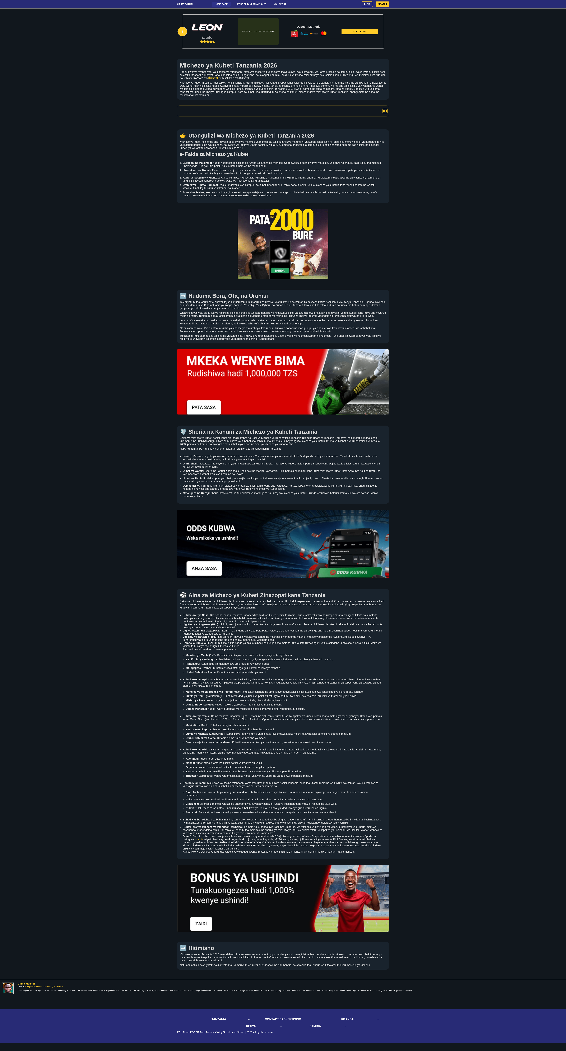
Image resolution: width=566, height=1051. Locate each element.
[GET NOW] (208, 27)
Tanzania (219, 1019)
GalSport (280, 4)
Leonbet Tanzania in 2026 (251, 4)
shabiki (199, 839)
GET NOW (359, 31)
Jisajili (382, 4)
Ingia (367, 4)
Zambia (315, 1026)
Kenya (251, 1026)
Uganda (347, 1019)
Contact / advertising (283, 1019)
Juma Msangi (26, 983)
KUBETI (213, 78)
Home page (221, 4)
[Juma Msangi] (8, 988)
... (340, 4)
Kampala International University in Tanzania (44, 987)
